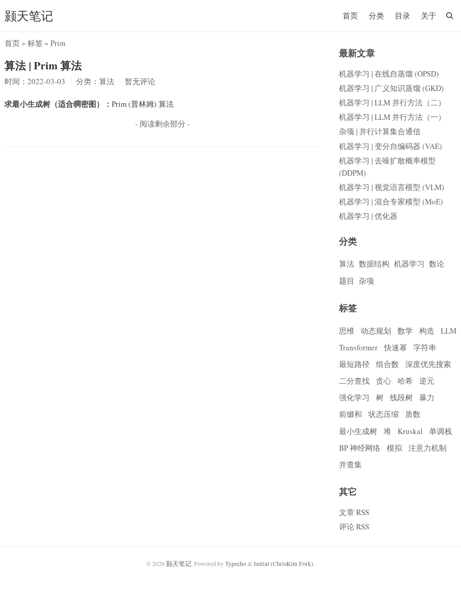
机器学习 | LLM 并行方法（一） (392, 117)
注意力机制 (427, 448)
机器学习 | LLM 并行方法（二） (392, 102)
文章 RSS (354, 512)
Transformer (358, 347)
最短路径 (354, 364)
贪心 (383, 380)
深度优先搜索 (428, 364)
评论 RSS (354, 526)
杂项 (366, 281)
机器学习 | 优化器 (368, 216)
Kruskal (410, 431)
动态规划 (376, 331)
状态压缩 (383, 414)
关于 (428, 15)
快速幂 (395, 347)
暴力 (426, 397)
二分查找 (354, 380)
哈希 (405, 380)
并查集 (350, 464)
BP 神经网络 (359, 448)
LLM (448, 331)
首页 (350, 15)
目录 (402, 15)
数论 (436, 263)
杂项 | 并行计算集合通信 (379, 131)
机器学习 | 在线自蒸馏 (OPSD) (389, 73)
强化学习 (354, 397)
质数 (412, 414)
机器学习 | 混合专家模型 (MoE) (391, 201)
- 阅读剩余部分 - (162, 123)
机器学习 (409, 263)
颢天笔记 (29, 15)
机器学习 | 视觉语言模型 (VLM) (391, 187)
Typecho (235, 564)
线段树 (401, 397)
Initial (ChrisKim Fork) (283, 564)
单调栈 (440, 431)
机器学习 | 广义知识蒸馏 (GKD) (391, 88)
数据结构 (374, 263)
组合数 (387, 364)
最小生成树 (358, 431)
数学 (405, 331)
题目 (346, 281)
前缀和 (350, 414)
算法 (346, 263)
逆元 (426, 380)
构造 (426, 331)
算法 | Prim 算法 (43, 65)
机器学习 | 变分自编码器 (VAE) (390, 146)
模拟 (394, 448)
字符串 (424, 347)
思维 (346, 331)
